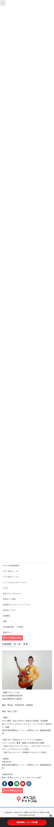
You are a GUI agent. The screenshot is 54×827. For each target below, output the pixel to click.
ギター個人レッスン (11, 571)
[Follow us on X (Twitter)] (10, 783)
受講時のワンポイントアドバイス (16, 605)
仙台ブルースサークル (12, 593)
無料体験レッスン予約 (26, 822)
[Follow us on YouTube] (22, 783)
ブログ (5, 588)
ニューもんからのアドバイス (15, 582)
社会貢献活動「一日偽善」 (14, 627)
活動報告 (6, 616)
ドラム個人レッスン (11, 577)
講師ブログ (7, 632)
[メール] (16, 783)
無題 (5, 621)
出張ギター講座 (9, 599)
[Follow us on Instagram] (28, 783)
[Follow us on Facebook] (4, 783)
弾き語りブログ (9, 610)
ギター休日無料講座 (11, 565)
